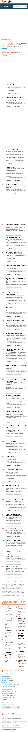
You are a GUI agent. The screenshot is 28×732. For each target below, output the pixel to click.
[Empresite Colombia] (5, 6)
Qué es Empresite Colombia (7, 727)
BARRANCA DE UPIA (7, 686)
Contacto (14, 729)
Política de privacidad (15, 725)
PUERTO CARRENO (7, 684)
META (3, 678)
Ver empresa (9, 93)
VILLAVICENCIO (6, 673)
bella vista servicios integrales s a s (9, 640)
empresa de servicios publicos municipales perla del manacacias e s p (22, 635)
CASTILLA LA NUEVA (7, 689)
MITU (3, 702)
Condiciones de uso (17, 727)
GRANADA (4, 693)
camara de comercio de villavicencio (8, 629)
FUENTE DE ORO (6, 699)
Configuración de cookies (6, 729)
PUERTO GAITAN (6, 676)
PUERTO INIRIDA (6, 691)
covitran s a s (22, 607)
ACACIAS (4, 680)
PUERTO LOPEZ (6, 695)
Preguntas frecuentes (5, 725)
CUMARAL (4, 682)
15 (19, 581)
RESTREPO (4, 704)
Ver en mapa (17, 93)
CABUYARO (5, 697)
